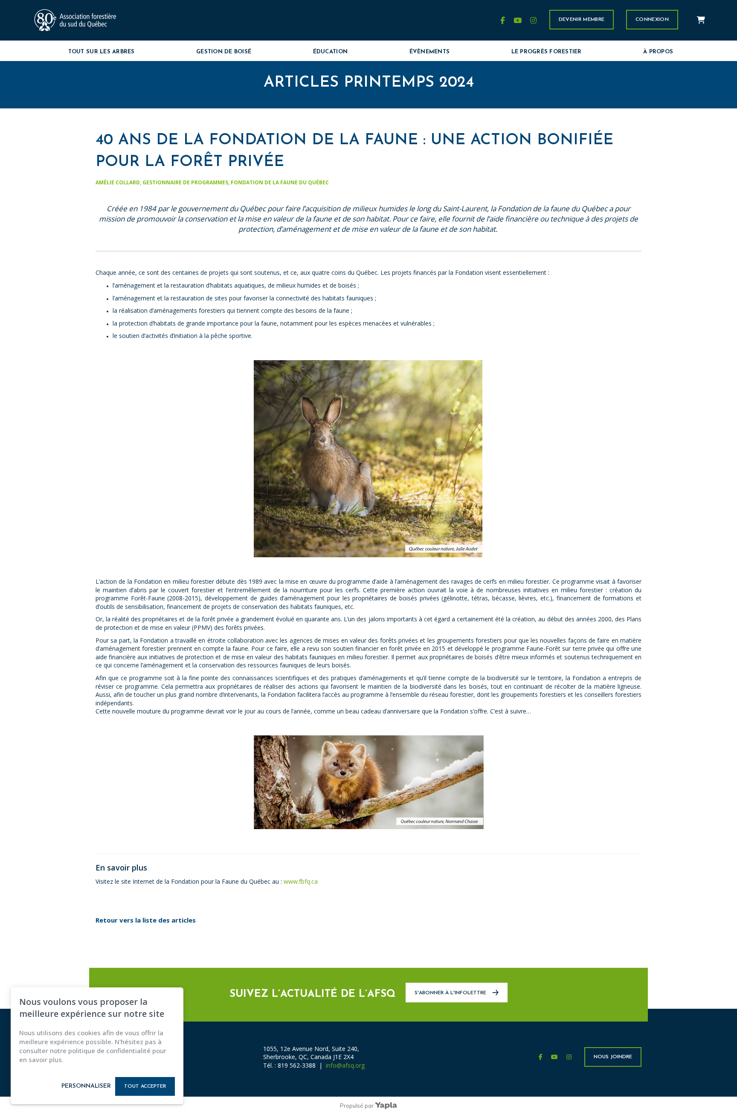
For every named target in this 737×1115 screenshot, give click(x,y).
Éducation (330, 52)
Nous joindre (613, 1057)
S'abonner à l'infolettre (451, 993)
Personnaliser (86, 1086)
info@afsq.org (345, 1065)
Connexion (652, 19)
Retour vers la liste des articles (146, 920)
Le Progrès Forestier (546, 52)
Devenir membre (582, 19)
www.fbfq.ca (301, 881)
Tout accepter (145, 1086)
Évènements (429, 52)
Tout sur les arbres (101, 52)
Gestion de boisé (223, 52)
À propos (658, 52)
